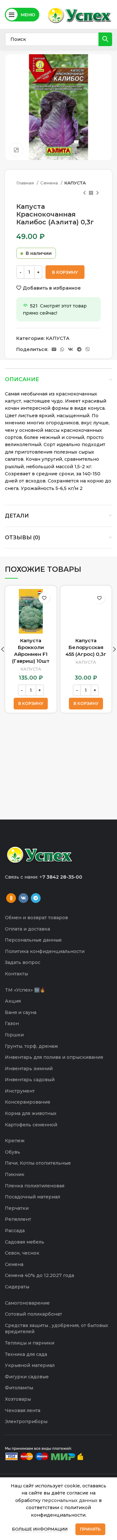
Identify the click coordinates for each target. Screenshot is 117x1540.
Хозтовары (18, 1399)
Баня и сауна (20, 1012)
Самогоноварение (27, 1303)
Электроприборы (26, 1421)
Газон (12, 1023)
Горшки (14, 1035)
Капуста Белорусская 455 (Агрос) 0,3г (85, 647)
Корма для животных (31, 1113)
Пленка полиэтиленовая (34, 1186)
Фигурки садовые (27, 1377)
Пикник (14, 1174)
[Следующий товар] (97, 193)
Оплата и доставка (27, 929)
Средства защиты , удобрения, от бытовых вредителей (56, 1328)
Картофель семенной (31, 1125)
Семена (49, 182)
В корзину (65, 272)
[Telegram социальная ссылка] (79, 349)
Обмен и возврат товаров (36, 917)
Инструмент (20, 1091)
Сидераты (17, 1287)
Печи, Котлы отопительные (38, 1163)
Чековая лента (22, 1410)
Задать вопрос (22, 962)
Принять (90, 1529)
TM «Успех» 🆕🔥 (25, 990)
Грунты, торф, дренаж (31, 1046)
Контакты (16, 974)
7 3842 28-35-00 (62, 877)
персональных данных (70, 1500)
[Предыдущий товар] (84, 193)
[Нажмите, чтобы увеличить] (16, 150)
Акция (13, 1001)
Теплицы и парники (29, 1343)
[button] (31, 703)
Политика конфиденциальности (44, 951)
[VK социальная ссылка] (70, 349)
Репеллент (18, 1219)
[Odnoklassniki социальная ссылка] (11, 898)
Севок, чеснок (22, 1253)
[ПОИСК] (105, 39)
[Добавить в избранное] (44, 598)
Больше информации (40, 1529)
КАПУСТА (75, 182)
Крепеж (15, 1141)
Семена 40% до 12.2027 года (39, 1275)
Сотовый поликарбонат (33, 1314)
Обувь (12, 1152)
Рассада (15, 1230)
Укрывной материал (30, 1365)
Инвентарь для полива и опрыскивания (54, 1057)
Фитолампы (19, 1388)
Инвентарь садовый (30, 1080)
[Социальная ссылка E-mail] (54, 349)
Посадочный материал (32, 1197)
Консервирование (27, 1102)
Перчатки (17, 1208)
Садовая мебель (24, 1242)
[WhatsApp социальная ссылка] (62, 349)
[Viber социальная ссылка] (88, 349)
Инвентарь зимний (29, 1068)
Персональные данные (33, 940)
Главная (25, 182)
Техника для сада (26, 1354)
